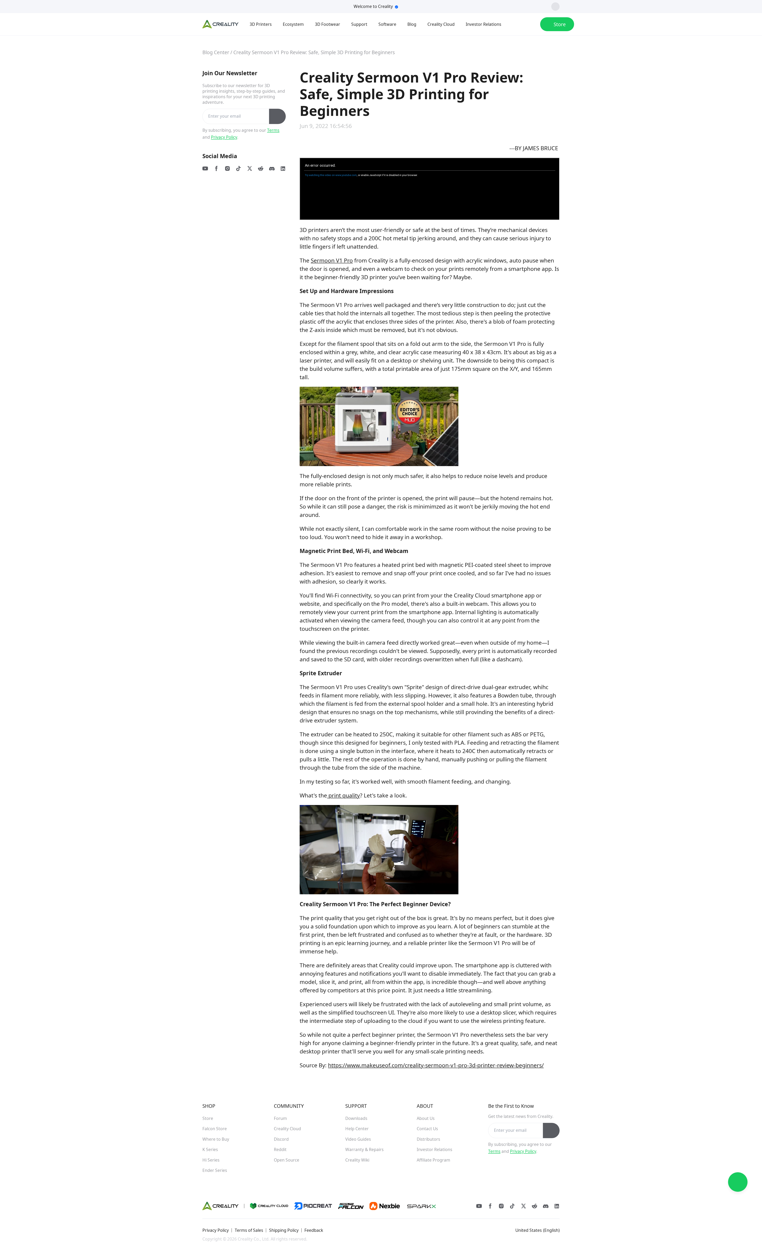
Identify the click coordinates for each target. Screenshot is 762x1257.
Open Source (286, 1160)
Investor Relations (434, 1149)
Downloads (356, 1118)
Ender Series (214, 1170)
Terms (273, 130)
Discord (281, 1139)
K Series (210, 1149)
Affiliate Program (433, 1160)
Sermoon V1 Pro (332, 260)
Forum (280, 1118)
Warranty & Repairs (364, 1149)
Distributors (428, 1139)
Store (207, 1118)
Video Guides (358, 1139)
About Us (426, 1118)
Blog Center (215, 52)
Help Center (357, 1128)
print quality (343, 795)
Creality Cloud (287, 1128)
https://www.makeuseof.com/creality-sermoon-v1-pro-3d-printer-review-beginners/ (436, 1065)
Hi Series (210, 1160)
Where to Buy (215, 1139)
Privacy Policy (224, 137)
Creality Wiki (357, 1160)
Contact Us (427, 1128)
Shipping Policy (284, 1230)
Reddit (280, 1149)
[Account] (530, 24)
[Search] (516, 24)
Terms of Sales (249, 1230)
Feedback (313, 1230)
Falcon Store (214, 1128)
